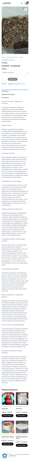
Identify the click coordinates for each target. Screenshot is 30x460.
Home (3, 57)
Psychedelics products (12, 57)
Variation (4, 69)
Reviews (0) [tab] (5, 97)
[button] (25, 9)
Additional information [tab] (8, 94)
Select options (7, 415)
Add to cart (12, 79)
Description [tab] (5, 91)
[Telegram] (4, 455)
